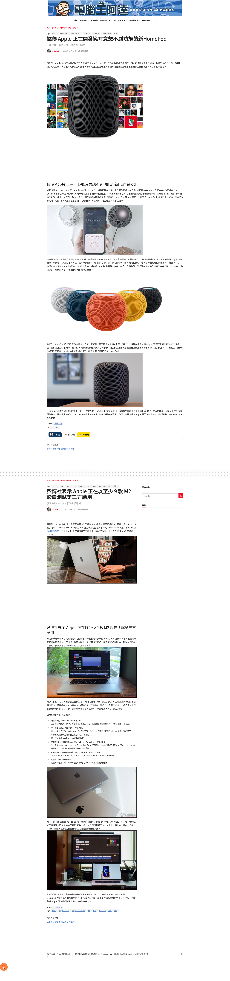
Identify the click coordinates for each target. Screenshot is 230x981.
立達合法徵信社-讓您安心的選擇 (60, 448)
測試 (115, 486)
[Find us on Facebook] (179, 954)
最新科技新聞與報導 (59, 28)
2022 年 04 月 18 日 (69, 509)
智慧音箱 (96, 33)
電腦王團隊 (146, 20)
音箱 (115, 33)
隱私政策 (116, 954)
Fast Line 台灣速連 (134, 954)
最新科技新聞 (73, 28)
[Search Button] (155, 20)
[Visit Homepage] (115, 8)
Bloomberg (58, 424)
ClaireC (56, 51)
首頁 (76, 20)
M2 (89, 486)
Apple (54, 33)
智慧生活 (87, 33)
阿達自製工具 (105, 20)
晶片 (110, 486)
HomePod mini (75, 33)
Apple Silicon (64, 486)
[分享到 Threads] (176, 58)
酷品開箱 (94, 20)
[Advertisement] (115, 458)
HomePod (63, 33)
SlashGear (55, 427)
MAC (94, 486)
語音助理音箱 (106, 33)
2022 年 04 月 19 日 (69, 51)
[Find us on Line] (182, 954)
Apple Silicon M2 (78, 486)
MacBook (102, 486)
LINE (181, 58)
